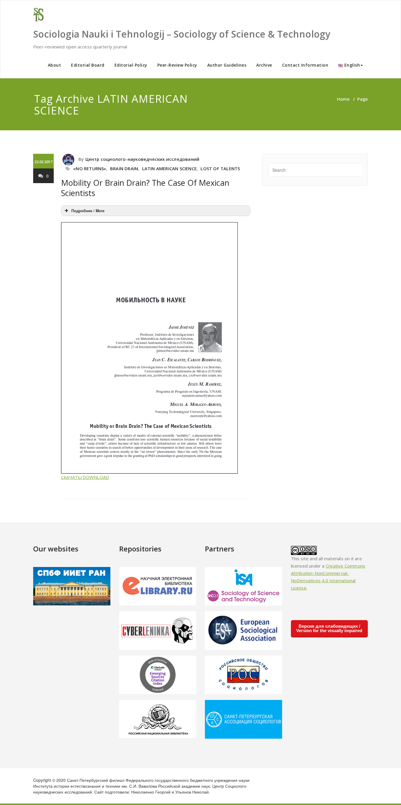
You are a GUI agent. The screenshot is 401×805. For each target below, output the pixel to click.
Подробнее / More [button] (88, 210)
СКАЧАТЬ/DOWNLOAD (85, 477)
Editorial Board (88, 65)
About (54, 65)
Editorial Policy (130, 65)
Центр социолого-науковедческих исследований (142, 159)
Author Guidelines (227, 65)
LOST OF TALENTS (220, 168)
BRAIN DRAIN (124, 168)
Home (343, 99)
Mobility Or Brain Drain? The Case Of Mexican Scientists (145, 187)
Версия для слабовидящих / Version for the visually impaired (329, 628)
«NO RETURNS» (89, 168)
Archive (264, 65)
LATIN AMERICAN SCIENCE (169, 168)
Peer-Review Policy (177, 65)
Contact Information (305, 65)
